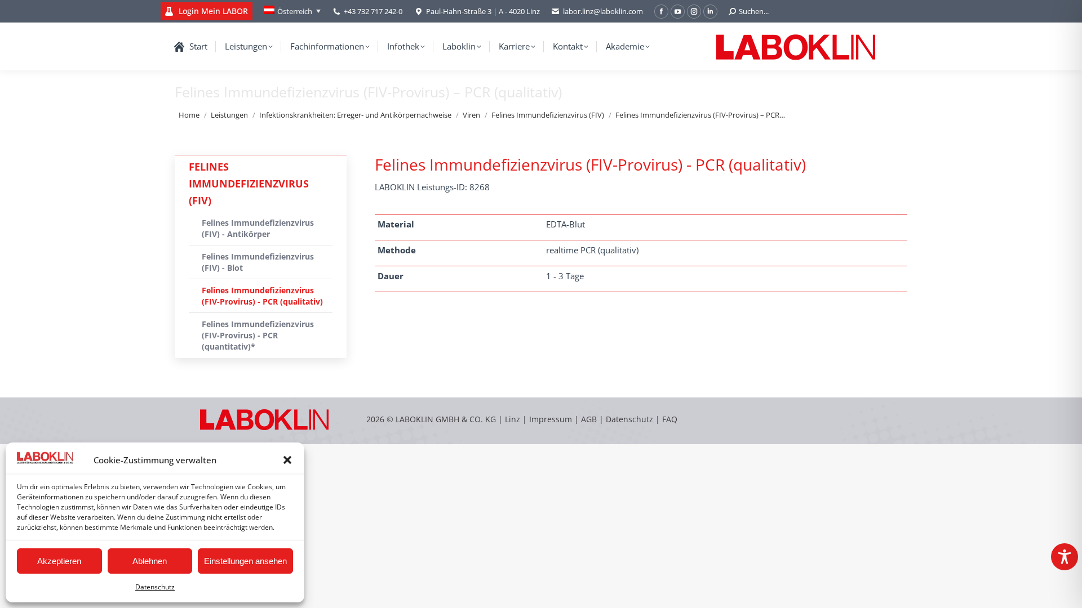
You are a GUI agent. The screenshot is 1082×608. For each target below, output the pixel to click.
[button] (287, 460)
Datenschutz (155, 587)
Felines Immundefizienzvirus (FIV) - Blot (258, 262)
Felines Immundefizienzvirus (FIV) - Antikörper (258, 228)
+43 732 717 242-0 (373, 11)
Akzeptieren (59, 561)
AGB (590, 419)
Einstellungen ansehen (245, 561)
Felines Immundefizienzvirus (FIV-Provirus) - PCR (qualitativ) (262, 296)
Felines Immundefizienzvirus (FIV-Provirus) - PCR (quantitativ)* (258, 335)
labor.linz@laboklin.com (603, 11)
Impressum (550, 419)
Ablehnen (149, 561)
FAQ (669, 419)
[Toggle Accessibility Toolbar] (1064, 556)
